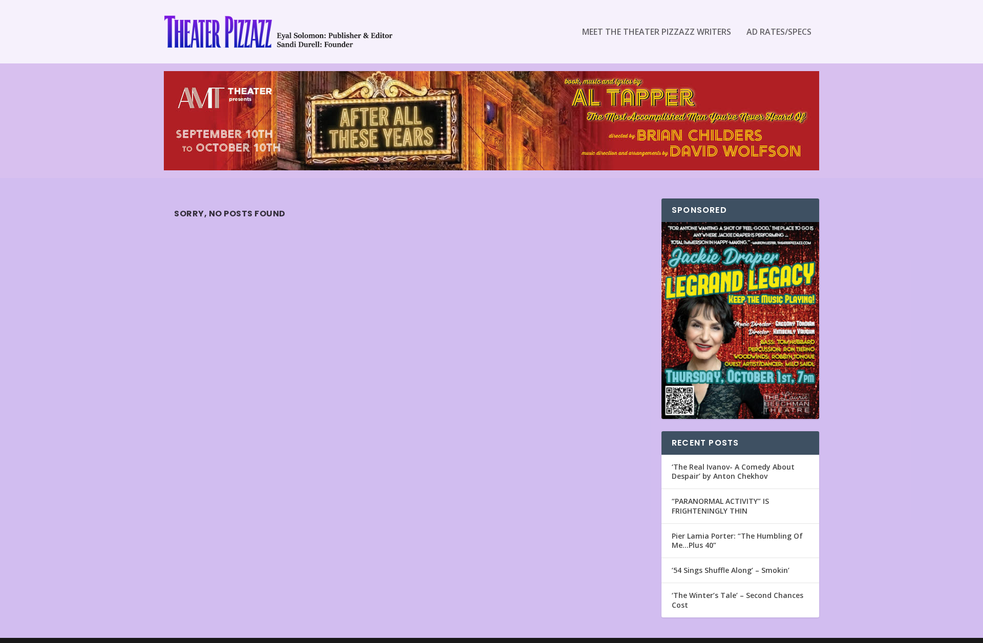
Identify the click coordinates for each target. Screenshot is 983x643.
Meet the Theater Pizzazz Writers (656, 32)
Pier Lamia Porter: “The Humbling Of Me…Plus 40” (737, 540)
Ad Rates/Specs (778, 32)
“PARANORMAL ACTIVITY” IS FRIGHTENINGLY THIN (720, 505)
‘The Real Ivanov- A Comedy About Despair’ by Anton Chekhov (733, 471)
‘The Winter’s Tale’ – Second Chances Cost (737, 599)
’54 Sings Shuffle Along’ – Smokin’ (730, 570)
